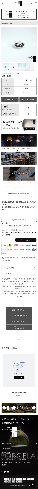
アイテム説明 (9, 267)
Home (3, 23)
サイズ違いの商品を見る (18, 316)
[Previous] (3, 44)
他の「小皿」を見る (19, 322)
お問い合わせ (23, 459)
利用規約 (4, 465)
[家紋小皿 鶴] (5, 67)
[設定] (31, 3)
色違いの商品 (10, 100)
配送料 (7, 225)
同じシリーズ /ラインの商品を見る (19, 328)
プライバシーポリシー (25, 462)
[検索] (6, 3)
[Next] (34, 44)
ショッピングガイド (8, 457)
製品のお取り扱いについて (9, 459)
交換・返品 (18, 457)
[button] (35, 3)
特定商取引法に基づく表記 (9, 462)
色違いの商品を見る (19, 310)
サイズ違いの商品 (28, 100)
